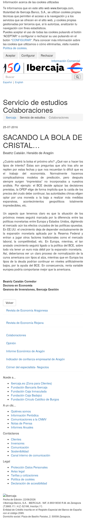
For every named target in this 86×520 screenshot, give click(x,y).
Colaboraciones (16, 335)
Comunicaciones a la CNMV (28, 419)
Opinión (11, 343)
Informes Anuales (22, 427)
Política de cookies (15, 48)
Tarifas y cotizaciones (24, 475)
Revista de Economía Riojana (25, 323)
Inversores (17, 443)
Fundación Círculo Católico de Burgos (35, 399)
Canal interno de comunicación (30, 455)
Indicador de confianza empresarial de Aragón (35, 359)
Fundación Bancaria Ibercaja (29, 387)
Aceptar (10, 55)
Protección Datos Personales (29, 467)
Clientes (16, 439)
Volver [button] (9, 303)
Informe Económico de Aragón (25, 351)
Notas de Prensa (21, 423)
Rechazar (47, 55)
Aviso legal (18, 471)
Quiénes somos (21, 411)
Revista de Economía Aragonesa (27, 310)
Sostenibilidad (20, 451)
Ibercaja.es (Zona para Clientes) (31, 383)
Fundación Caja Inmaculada (29, 391)
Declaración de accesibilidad (29, 483)
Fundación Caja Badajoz (26, 395)
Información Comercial (65, 61)
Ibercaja (11, 117)
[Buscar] (77, 77)
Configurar (28, 55)
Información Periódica (25, 415)
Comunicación (20, 447)
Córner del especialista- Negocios (27, 367)
